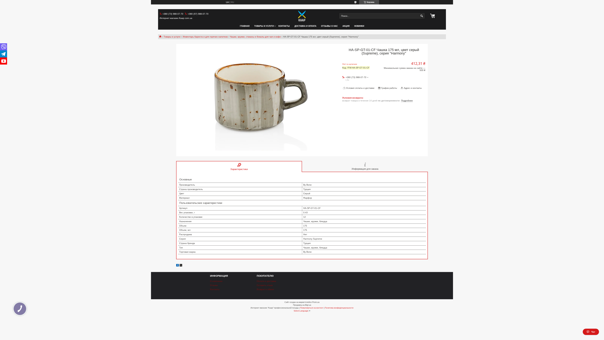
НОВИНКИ (359, 26)
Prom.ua (315, 302)
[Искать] (421, 16)
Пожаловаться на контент (311, 308)
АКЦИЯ (346, 26)
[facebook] (177, 265)
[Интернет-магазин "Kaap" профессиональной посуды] (302, 16)
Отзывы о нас (329, 26)
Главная (244, 26)
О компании (216, 281)
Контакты (284, 26)
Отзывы (214, 285)
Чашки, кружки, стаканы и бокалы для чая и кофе (255, 36)
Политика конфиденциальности (339, 308)
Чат (593, 332)
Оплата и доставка (266, 281)
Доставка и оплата (305, 26)
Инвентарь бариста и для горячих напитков (205, 36)
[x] (181, 265)
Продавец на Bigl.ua (302, 305)
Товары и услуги (264, 26)
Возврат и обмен (265, 289)
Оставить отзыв (265, 285)
